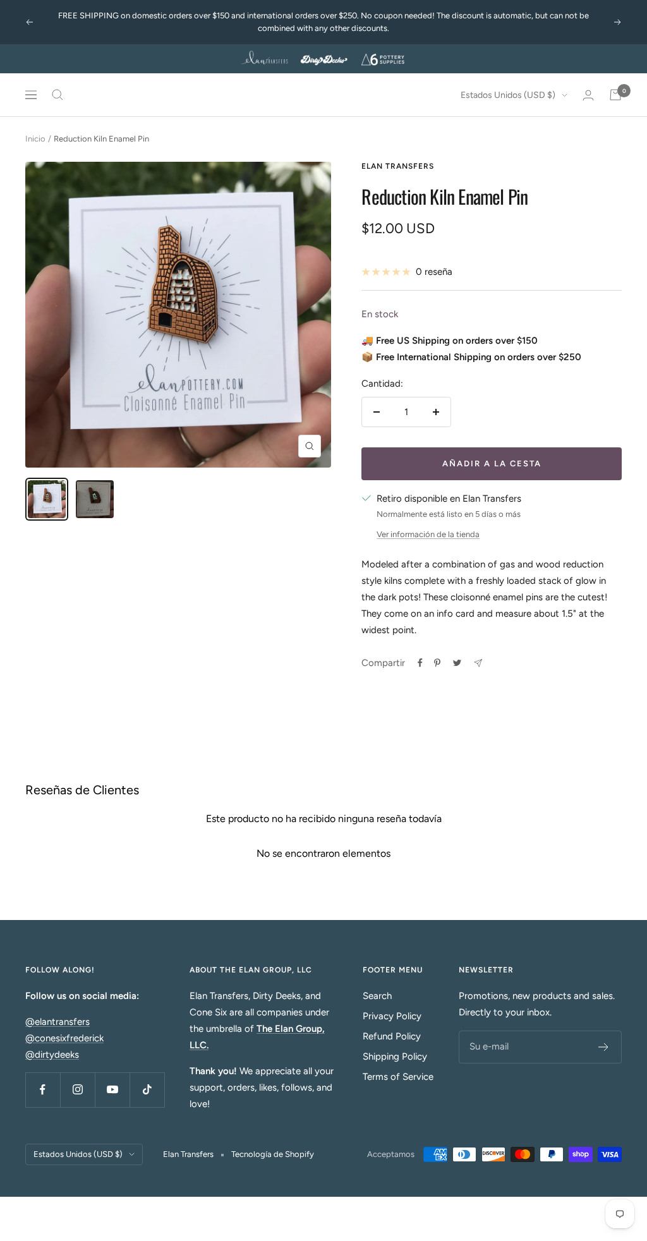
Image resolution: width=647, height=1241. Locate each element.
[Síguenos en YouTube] (112, 1089)
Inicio (35, 138)
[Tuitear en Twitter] (457, 662)
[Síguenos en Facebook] (42, 1089)
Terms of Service (398, 1076)
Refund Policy (392, 1036)
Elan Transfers (397, 166)
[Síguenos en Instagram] (77, 1089)
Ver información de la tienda (428, 534)
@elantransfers (57, 1021)
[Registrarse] (603, 1047)
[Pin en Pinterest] (437, 662)
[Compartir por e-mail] (478, 663)
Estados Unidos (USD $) (508, 95)
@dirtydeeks (52, 1054)
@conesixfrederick (64, 1038)
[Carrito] (615, 94)
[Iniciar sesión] (588, 95)
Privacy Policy (392, 1016)
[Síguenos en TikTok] (147, 1089)
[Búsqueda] (57, 94)
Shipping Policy (395, 1056)
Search (377, 996)
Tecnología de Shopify (272, 1154)
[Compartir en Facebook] (420, 662)
